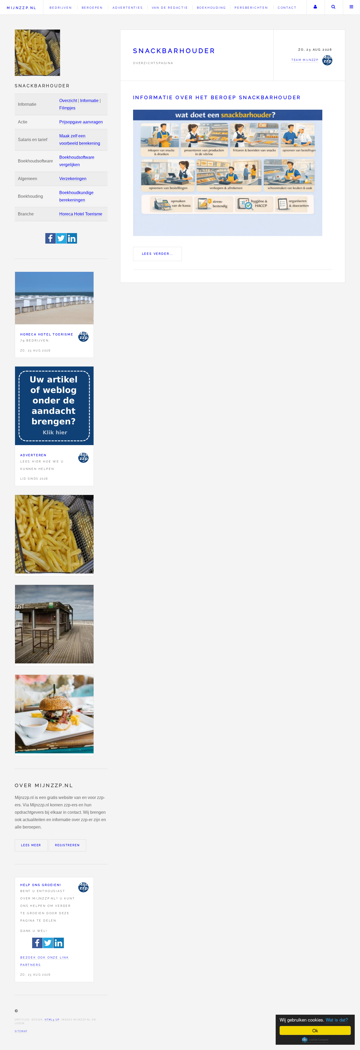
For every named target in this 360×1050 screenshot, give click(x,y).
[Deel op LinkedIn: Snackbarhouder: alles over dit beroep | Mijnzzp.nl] (72, 242)
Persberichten (251, 7)
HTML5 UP (52, 1019)
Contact (287, 7)
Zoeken (333, 7)
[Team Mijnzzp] (83, 337)
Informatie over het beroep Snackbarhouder (217, 97)
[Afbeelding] (54, 535)
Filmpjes (67, 108)
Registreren (67, 845)
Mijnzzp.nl (22, 8)
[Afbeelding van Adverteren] (54, 407)
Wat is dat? (337, 1019)
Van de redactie (170, 7)
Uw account (315, 7)
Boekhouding (211, 7)
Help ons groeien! (40, 885)
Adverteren (33, 455)
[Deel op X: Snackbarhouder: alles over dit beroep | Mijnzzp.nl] (61, 242)
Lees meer (31, 845)
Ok (315, 1030)
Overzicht (68, 100)
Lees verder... (157, 254)
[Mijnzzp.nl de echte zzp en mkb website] (38, 53)
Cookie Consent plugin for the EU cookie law (315, 1040)
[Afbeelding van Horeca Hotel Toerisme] (54, 299)
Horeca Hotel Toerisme (80, 214)
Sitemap (21, 1031)
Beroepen (92, 7)
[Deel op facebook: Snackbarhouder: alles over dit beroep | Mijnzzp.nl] (50, 242)
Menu (351, 7)
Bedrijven (61, 7)
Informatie (89, 100)
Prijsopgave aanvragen (81, 122)
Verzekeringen (72, 178)
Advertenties (128, 7)
